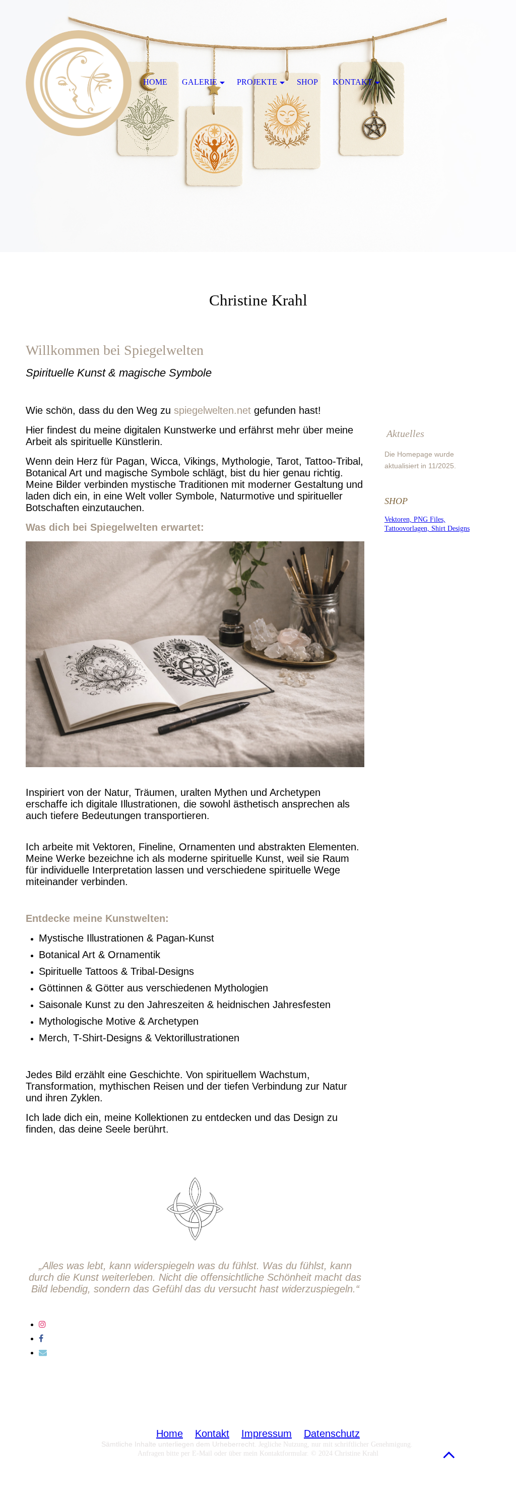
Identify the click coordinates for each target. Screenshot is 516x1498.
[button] (449, 1454)
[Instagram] (42, 1324)
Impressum (266, 1433)
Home (169, 1433)
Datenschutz (332, 1433)
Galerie (199, 82)
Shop (307, 82)
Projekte (257, 82)
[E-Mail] (43, 1352)
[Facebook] (41, 1338)
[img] (258, 126)
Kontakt (212, 1433)
